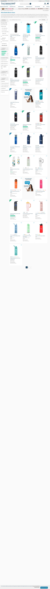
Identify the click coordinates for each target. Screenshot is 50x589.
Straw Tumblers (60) (4, 28)
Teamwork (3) (3, 88)
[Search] (30, 4)
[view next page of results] (31, 267)
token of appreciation (4, 16)
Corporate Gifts (12, 6)
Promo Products (29, 6)
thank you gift (10, 16)
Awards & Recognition (4, 6)
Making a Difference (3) (5, 86)
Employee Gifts (20, 6)
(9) (7, 51)
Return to (45, 10)
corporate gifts (31, 16)
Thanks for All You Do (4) (5, 83)
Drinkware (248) (3, 26)
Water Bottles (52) (4, 45)
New (44, 6)
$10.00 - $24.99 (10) (5, 61)
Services (47, 6)
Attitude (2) (3, 81)
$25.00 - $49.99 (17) (5, 63)
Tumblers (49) (4, 33)
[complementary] (25, 9)
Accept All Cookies (44, 587)
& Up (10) (7, 53)
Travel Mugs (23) (4, 43)
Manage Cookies (36, 587)
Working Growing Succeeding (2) (5, 90)
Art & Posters (37, 6)
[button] (4, 1)
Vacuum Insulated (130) (5, 31)
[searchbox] (25, 4)
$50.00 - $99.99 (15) (5, 65)
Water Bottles (15, 19)
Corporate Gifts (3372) (4, 24)
